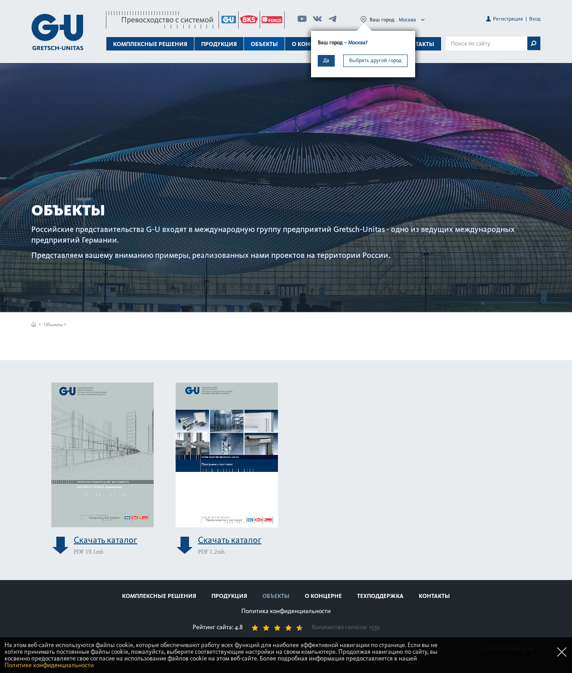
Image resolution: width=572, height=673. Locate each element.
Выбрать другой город (375, 60)
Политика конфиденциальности (286, 611)
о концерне (323, 596)
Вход (535, 19)
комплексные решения (159, 596)
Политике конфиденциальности (49, 665)
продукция (229, 596)
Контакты (418, 44)
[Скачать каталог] (102, 454)
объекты (264, 44)
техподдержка (380, 596)
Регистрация (508, 19)
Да (326, 60)
